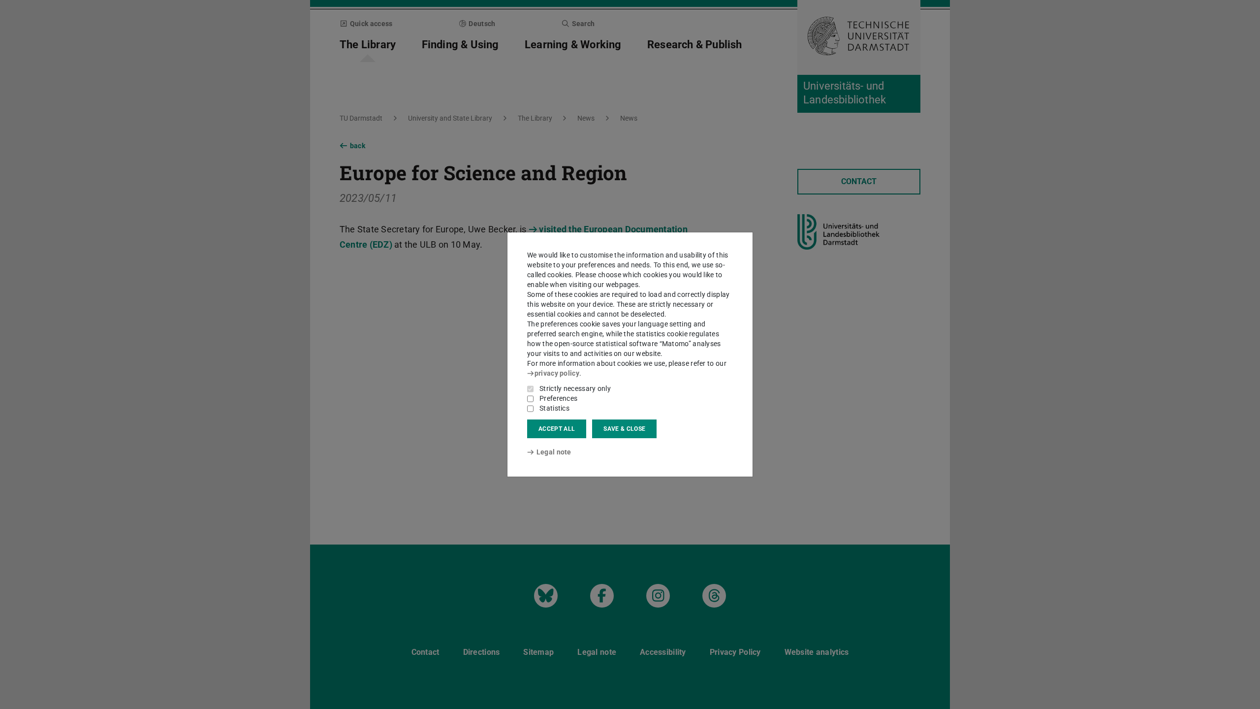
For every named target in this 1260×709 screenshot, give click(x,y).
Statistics (554, 408)
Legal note (553, 452)
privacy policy (557, 373)
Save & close (624, 428)
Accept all (556, 428)
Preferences (558, 398)
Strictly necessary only (575, 388)
